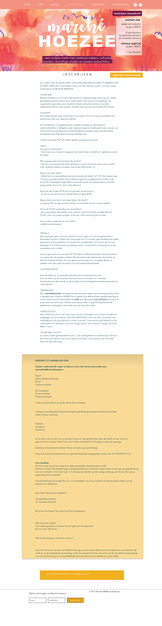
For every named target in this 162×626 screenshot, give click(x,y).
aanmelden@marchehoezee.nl (49, 369)
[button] (127, 13)
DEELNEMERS (101, 299)
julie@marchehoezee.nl (51, 224)
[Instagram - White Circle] (135, 5)
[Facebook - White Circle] (140, 5)
